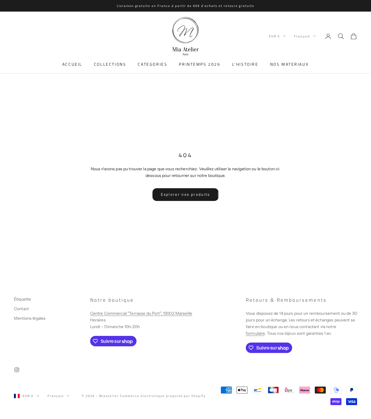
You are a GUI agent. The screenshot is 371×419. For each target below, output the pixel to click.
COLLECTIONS (110, 64)
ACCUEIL (72, 64)
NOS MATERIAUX (289, 64)
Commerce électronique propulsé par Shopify (162, 396)
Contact (21, 308)
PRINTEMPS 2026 (199, 64)
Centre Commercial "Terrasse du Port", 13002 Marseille (141, 313)
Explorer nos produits (185, 194)
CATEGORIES (152, 64)
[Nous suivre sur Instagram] (17, 370)
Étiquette (22, 299)
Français (302, 36)
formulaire (255, 333)
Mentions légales (30, 318)
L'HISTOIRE (245, 64)
